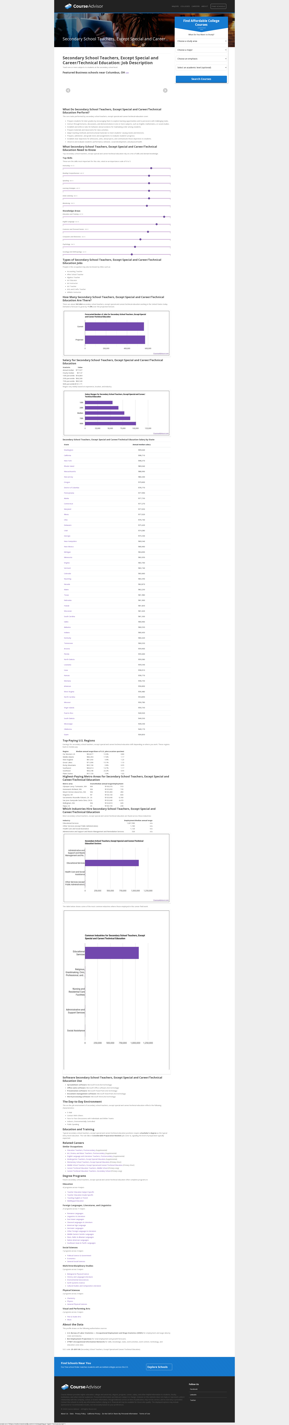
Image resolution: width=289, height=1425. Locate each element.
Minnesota (68, 557)
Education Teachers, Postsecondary (81, 1150)
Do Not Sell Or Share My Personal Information (120, 1413)
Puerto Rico (68, 713)
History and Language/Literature (80, 1277)
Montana (67, 681)
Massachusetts (70, 471)
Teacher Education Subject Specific (80, 1192)
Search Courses (201, 79)
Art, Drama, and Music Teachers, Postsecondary (86, 1153)
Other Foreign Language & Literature (81, 1231)
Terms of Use (144, 1413)
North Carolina (69, 697)
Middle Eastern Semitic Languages (80, 1234)
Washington (68, 450)
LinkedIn (193, 1394)
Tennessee (68, 643)
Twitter (193, 1400)
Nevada (67, 584)
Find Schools (218, 6)
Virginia (67, 563)
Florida (66, 654)
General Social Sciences (76, 1261)
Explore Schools (157, 1367)
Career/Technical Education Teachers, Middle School (87, 1168)
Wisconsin (68, 611)
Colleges (185, 6)
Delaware (67, 525)
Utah (66, 530)
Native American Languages (78, 1240)
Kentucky (67, 638)
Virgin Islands (69, 707)
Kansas (67, 675)
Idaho (66, 622)
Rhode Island (69, 466)
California (67, 455)
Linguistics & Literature (76, 1216)
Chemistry (71, 1298)
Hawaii (66, 606)
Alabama (67, 627)
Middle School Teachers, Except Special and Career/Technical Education (94, 1165)
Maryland (67, 509)
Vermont (67, 568)
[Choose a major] (201, 50)
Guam (66, 734)
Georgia (67, 536)
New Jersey (68, 477)
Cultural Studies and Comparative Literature (84, 1286)
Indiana (67, 632)
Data (71, 1413)
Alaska (66, 498)
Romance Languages (75, 1213)
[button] (68, 90)
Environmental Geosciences (78, 1280)
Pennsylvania (69, 493)
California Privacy (93, 1413)
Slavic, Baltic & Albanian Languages (80, 1237)
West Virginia (69, 691)
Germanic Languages (75, 1228)
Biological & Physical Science (78, 1274)
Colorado (67, 573)
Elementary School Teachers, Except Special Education (88, 1162)
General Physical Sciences (77, 1304)
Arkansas (67, 686)
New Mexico (69, 546)
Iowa (66, 670)
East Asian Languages (75, 1219)
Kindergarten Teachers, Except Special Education (86, 1159)
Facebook (193, 1389)
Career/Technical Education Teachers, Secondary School (89, 1171)
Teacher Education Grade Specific (80, 1195)
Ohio (66, 520)
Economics (71, 1258)
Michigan (67, 552)
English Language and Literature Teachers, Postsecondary (90, 1156)
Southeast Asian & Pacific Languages (81, 1243)
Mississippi (68, 724)
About (205, 6)
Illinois (66, 514)
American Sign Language (76, 1225)
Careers (196, 6)
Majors (175, 6)
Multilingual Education (75, 1201)
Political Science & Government (79, 1255)
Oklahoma (68, 729)
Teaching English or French (77, 1198)
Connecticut (68, 503)
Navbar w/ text (83, 6)
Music (69, 1319)
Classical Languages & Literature (79, 1222)
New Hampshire (70, 541)
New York (68, 461)
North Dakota (69, 659)
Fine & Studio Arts (74, 1316)
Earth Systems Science (76, 1283)
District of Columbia (71, 487)
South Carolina (69, 616)
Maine (66, 589)
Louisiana (67, 665)
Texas (66, 595)
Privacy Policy (80, 1413)
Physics (70, 1301)
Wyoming (67, 579)
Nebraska (67, 600)
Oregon (67, 482)
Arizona (67, 648)
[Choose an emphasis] (201, 58)
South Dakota (69, 718)
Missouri (67, 702)
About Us (64, 1413)
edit (127, 73)
